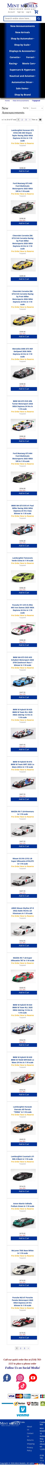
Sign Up (20, 12)
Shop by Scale (22, 44)
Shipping (30, 1444)
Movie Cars (28, 63)
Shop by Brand (22, 94)
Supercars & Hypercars (22, 69)
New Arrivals (22, 32)
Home (7, 100)
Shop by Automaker (22, 38)
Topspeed (36, 100)
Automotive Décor (22, 82)
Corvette (15, 57)
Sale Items (22, 88)
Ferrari (30, 57)
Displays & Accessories (22, 50)
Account (11, 12)
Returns (30, 1440)
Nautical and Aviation (22, 75)
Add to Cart (24, 171)
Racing (13, 63)
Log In (28, 12)
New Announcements (22, 26)
